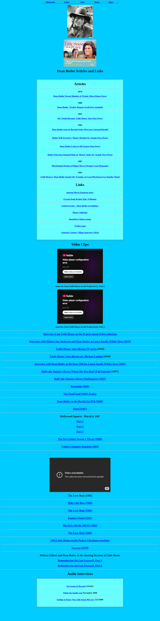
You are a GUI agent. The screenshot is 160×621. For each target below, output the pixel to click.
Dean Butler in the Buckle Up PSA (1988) (80, 401)
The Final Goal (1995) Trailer (80, 393)
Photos (96, 2)
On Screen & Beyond (76, 586)
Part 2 (80, 426)
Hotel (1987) (80, 408)
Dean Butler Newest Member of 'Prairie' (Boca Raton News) (80, 96)
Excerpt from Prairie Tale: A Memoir (80, 199)
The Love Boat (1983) (80, 510)
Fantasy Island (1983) (80, 518)
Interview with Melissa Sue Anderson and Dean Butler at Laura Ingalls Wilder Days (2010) (80, 341)
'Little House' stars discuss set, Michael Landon (76, 356)
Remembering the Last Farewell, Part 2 (80, 565)
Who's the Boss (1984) (80, 503)
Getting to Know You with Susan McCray (76, 599)
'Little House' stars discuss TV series (76, 349)
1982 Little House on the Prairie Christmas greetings (80, 540)
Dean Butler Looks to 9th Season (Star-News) (80, 146)
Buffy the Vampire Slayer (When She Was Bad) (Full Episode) (76, 371)
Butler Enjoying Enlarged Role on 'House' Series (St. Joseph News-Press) (80, 155)
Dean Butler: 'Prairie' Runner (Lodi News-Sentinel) (80, 107)
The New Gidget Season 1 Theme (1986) (80, 439)
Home (111, 2)
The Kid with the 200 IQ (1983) (80, 525)
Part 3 (80, 431)
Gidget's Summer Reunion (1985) (80, 446)
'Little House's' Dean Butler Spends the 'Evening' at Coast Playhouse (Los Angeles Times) (80, 177)
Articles (67, 2)
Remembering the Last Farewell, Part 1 (80, 560)
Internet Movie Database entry (80, 192)
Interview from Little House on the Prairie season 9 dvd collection (80, 334)
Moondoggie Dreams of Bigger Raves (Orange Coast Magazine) (80, 166)
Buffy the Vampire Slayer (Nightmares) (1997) (80, 378)
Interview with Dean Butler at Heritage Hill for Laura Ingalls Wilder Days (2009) (80, 364)
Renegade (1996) (80, 386)
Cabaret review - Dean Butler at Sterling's (80, 206)
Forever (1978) (80, 547)
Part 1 (80, 421)
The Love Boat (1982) (80, 533)
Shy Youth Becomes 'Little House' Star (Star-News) (80, 118)
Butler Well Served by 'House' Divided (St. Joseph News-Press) (80, 138)
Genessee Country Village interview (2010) (80, 232)
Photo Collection (80, 212)
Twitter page (80, 226)
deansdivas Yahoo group (80, 219)
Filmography (50, 2)
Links (82, 2)
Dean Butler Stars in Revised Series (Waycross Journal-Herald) (80, 129)
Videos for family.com (72, 593)
